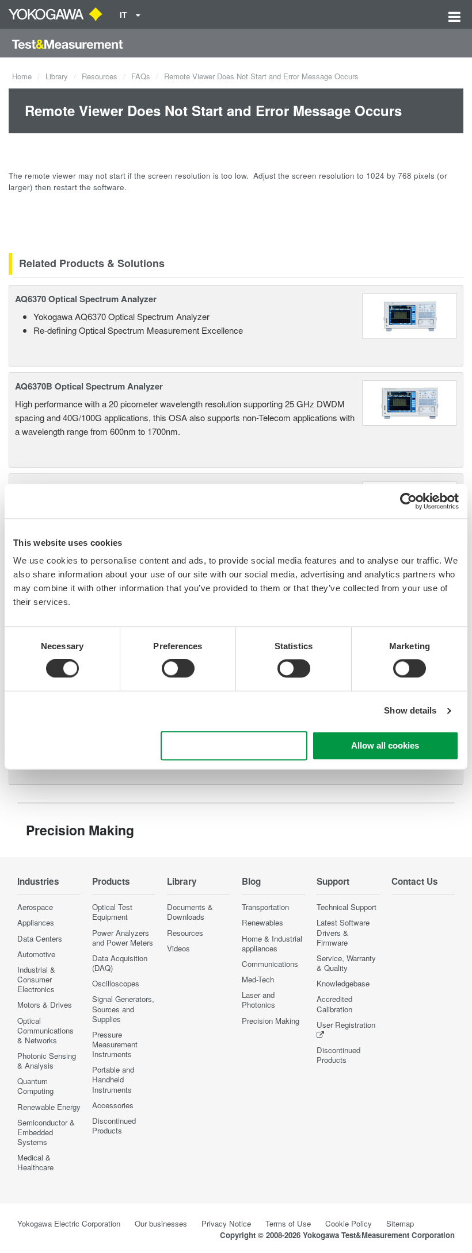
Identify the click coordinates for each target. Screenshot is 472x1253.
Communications (270, 963)
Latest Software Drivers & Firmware (343, 932)
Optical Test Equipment (112, 911)
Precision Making (270, 1020)
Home (22, 76)
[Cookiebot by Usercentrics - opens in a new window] (408, 501)
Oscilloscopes (115, 983)
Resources (99, 76)
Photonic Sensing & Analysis (46, 1060)
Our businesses (161, 1223)
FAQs (140, 76)
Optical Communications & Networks (45, 1030)
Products (111, 881)
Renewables (262, 922)
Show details (410, 711)
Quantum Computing (35, 1085)
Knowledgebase (343, 983)
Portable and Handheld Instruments (113, 1079)
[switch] (178, 669)
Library (56, 76)
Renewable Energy (49, 1106)
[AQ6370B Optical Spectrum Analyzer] (410, 401)
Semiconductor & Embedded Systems (46, 1132)
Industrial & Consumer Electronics (36, 979)
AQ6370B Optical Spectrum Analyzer (89, 386)
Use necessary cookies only (234, 745)
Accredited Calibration (334, 1003)
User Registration (346, 1024)
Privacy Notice (226, 1223)
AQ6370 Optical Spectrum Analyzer (86, 298)
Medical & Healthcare (35, 1162)
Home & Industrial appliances (272, 943)
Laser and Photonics (258, 999)
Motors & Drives (44, 1004)
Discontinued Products (114, 1125)
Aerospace (35, 906)
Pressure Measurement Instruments (115, 1044)
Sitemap (400, 1223)
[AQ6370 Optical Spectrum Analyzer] (410, 315)
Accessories (113, 1105)
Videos (178, 948)
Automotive (36, 954)
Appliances (35, 922)
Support (333, 881)
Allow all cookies (385, 745)
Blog (251, 881)
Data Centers (39, 938)
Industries (38, 881)
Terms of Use (288, 1223)
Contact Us (414, 881)
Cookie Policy (348, 1223)
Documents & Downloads (190, 911)
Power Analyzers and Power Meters (122, 937)
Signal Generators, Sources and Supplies (123, 1008)
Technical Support (346, 906)
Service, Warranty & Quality (346, 963)
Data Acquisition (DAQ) (119, 963)
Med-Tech (258, 979)
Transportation (265, 906)
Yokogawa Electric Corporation (68, 1223)
